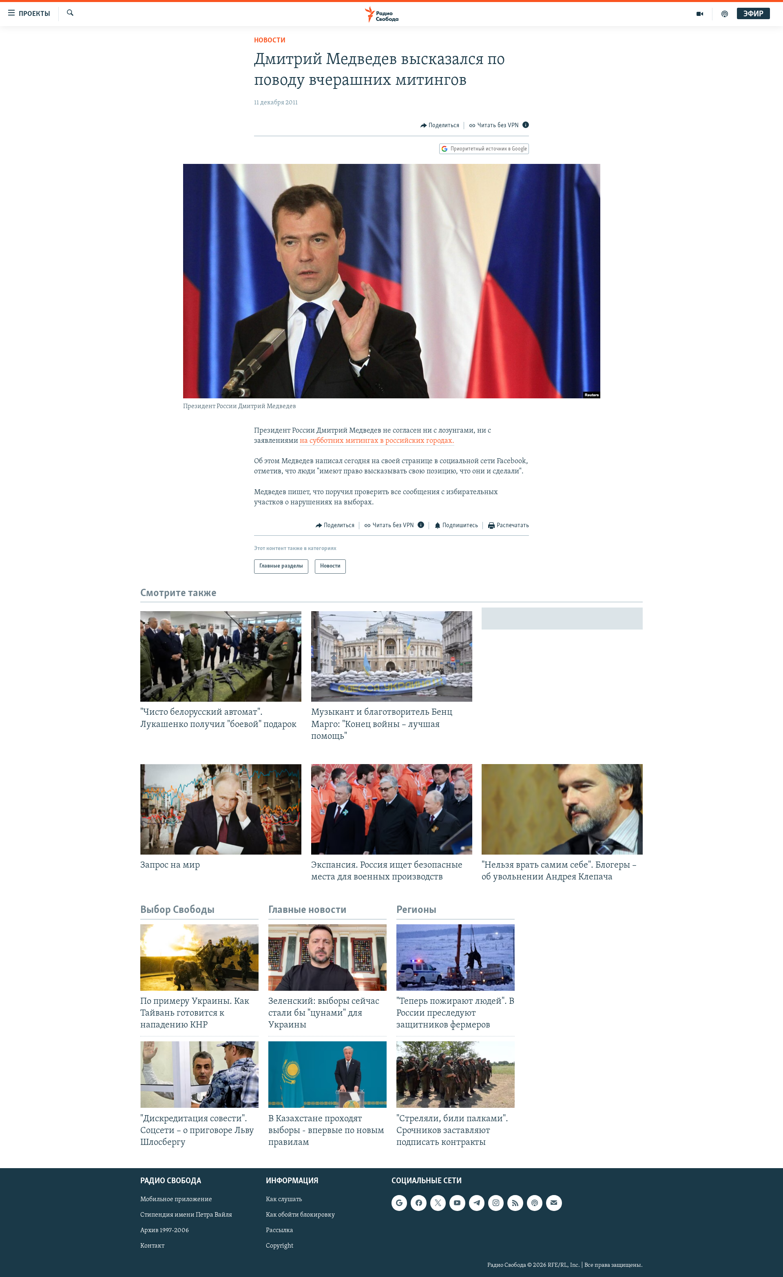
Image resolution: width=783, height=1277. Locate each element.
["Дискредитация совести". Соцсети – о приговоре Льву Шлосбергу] (199, 1074)
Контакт (152, 1246)
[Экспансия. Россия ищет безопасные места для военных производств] (391, 809)
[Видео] (700, 14)
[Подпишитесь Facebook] (418, 1203)
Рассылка (279, 1230)
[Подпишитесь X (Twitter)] (438, 1203)
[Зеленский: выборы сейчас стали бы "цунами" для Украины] (327, 957)
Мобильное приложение (176, 1199)
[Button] (440, 125)
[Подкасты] (534, 1203)
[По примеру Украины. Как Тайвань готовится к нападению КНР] (199, 957)
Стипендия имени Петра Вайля (186, 1215)
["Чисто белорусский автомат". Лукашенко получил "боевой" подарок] (220, 656)
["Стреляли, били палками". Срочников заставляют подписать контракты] (455, 1074)
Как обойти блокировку (300, 1215)
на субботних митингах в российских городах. (377, 441)
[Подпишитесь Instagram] (496, 1203)
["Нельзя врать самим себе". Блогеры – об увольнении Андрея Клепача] (562, 809)
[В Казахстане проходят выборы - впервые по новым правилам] (327, 1074)
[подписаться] (554, 1203)
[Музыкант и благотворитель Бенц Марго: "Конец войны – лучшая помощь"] (391, 656)
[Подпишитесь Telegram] (476, 1203)
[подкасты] (724, 14)
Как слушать (284, 1199)
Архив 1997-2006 (164, 1230)
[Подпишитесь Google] (399, 1203)
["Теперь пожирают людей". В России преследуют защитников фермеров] (455, 957)
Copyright (279, 1246)
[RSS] (515, 1203)
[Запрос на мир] (220, 809)
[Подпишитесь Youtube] (457, 1203)
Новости (269, 40)
